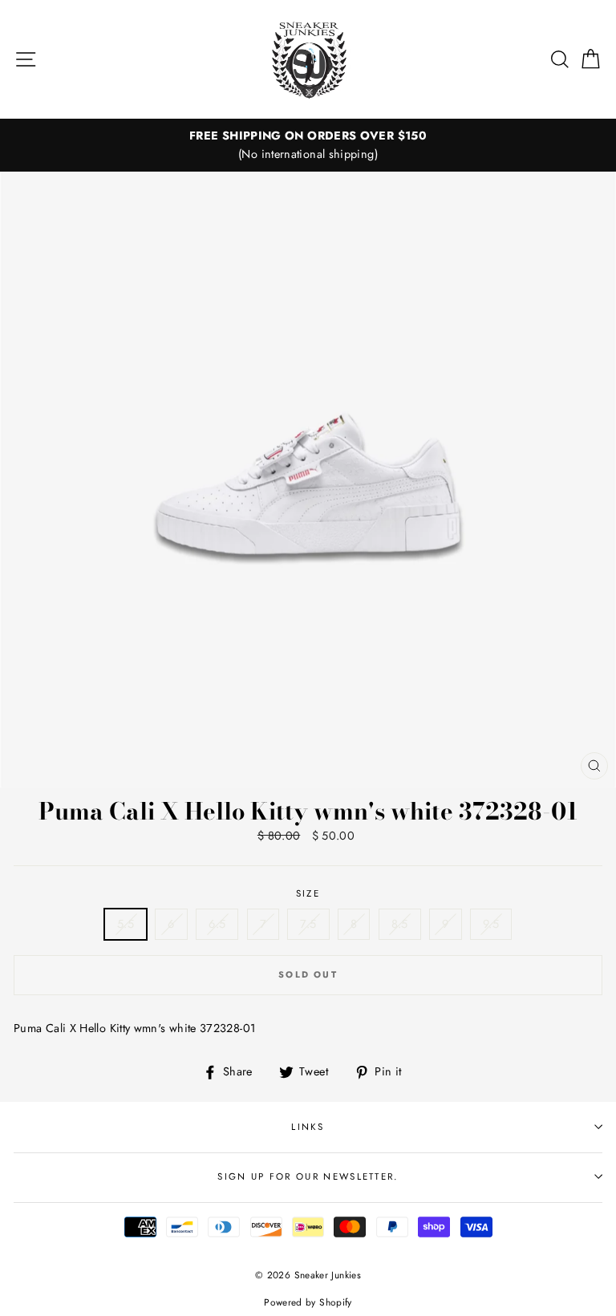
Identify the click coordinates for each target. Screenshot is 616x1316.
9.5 (491, 924)
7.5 (308, 924)
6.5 (217, 924)
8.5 (399, 924)
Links (308, 1126)
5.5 (125, 924)
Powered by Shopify (308, 1302)
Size (308, 893)
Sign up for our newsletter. (307, 1176)
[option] (308, 145)
